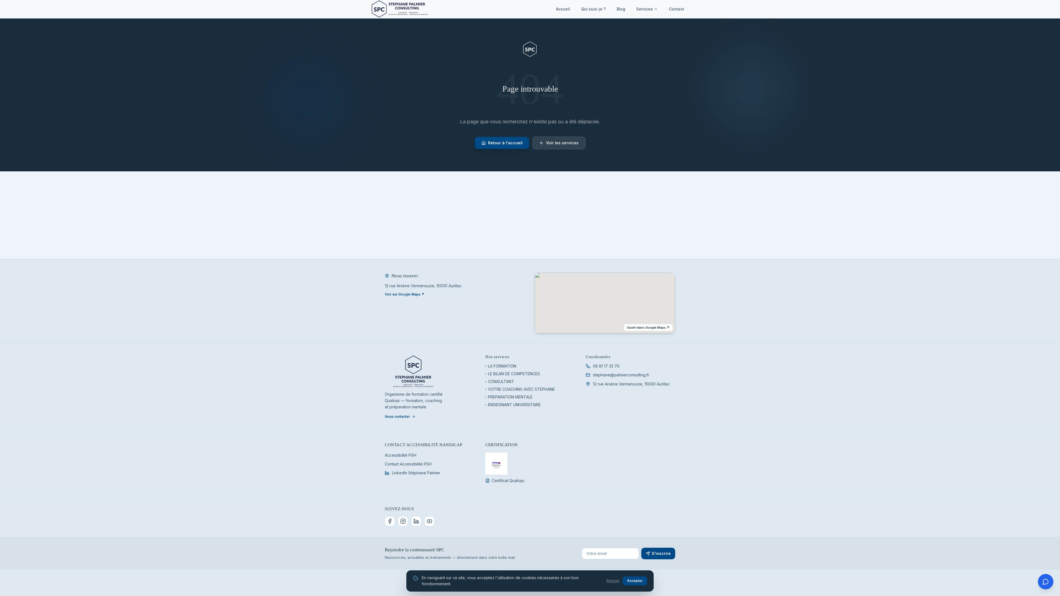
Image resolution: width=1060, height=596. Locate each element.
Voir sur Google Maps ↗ (404, 294)
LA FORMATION (502, 366)
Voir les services (562, 142)
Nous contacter (397, 416)
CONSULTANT (501, 381)
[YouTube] (429, 521)
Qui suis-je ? (593, 9)
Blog (621, 9)
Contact (676, 9)
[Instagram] (403, 521)
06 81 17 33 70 (606, 366)
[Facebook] (390, 521)
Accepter (635, 581)
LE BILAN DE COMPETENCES (514, 373)
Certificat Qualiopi (508, 480)
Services (644, 9)
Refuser (612, 581)
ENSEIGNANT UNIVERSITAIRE (514, 404)
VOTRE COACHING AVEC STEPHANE (521, 389)
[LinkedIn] (416, 521)
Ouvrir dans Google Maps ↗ (648, 327)
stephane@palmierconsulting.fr (621, 374)
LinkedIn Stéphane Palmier (416, 472)
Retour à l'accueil (505, 142)
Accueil (563, 9)
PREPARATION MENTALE (510, 397)
